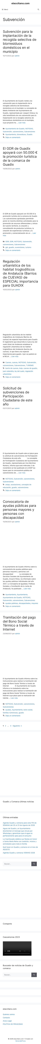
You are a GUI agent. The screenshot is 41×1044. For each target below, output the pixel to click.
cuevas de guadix (30, 368)
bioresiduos (21, 134)
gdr (6, 247)
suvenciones (20, 247)
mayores (34, 603)
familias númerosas (10, 713)
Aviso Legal (7, 1021)
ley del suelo (19, 371)
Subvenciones (29, 132)
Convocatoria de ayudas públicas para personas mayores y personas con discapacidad (19, 510)
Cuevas (8, 362)
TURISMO (30, 365)
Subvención (7, 132)
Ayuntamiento (10, 134)
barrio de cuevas (11, 368)
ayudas (8, 710)
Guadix (29, 134)
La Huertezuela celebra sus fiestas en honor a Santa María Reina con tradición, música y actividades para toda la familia (20, 841)
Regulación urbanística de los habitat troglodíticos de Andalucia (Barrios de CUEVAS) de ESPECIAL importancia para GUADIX (20, 273)
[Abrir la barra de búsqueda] (38, 9)
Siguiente (17, 726)
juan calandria (8, 371)
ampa (7, 485)
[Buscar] (34, 864)
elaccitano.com (20, 3)
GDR (7, 241)
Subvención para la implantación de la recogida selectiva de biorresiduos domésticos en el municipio (19, 42)
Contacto (6, 1018)
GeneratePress (20, 1041)
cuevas (15, 362)
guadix (11, 247)
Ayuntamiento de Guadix (14, 129)
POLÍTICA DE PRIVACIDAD (13, 1024)
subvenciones (18, 132)
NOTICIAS (29, 129)
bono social (28, 710)
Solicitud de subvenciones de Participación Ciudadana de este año (17, 396)
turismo (28, 247)
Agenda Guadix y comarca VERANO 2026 (19, 853)
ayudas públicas (11, 603)
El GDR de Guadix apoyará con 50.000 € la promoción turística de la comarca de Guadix (20, 156)
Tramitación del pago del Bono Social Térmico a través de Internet (19, 623)
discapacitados (25, 603)
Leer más (21, 123)
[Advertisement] (17, 763)
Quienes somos (9, 1014)
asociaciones (16, 485)
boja (21, 368)
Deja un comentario (12, 137)
